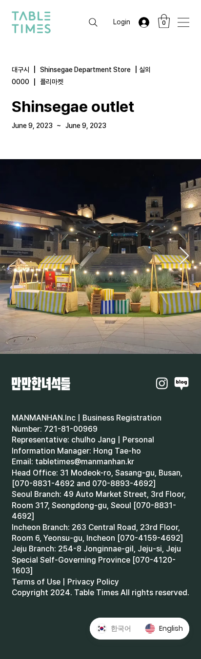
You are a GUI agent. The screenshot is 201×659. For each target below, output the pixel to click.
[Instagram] (162, 383)
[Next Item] (184, 256)
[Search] (93, 22)
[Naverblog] (181, 383)
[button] (164, 21)
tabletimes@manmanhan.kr (84, 461)
